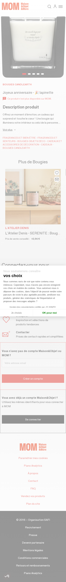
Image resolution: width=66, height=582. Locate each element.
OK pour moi (49, 312)
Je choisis (16, 312)
